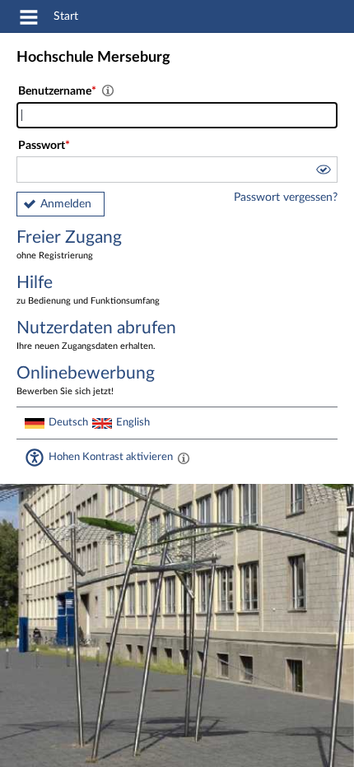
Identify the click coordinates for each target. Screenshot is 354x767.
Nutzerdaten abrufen (96, 335)
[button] (323, 172)
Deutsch (68, 422)
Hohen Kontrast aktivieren (111, 457)
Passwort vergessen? (286, 197)
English (133, 422)
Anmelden (65, 204)
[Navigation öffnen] (28, 20)
